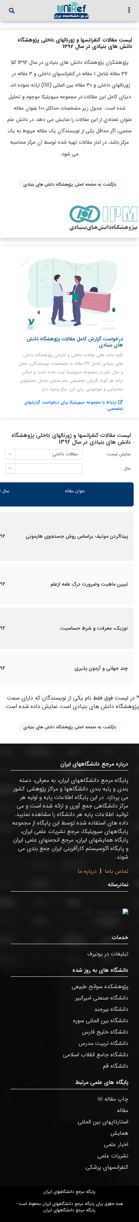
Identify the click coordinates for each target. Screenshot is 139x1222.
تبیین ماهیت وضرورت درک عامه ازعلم (89, 584)
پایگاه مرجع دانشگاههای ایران (69, 1192)
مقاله (122, 1110)
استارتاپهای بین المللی (103, 1121)
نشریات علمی (112, 1155)
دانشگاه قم (115, 1066)
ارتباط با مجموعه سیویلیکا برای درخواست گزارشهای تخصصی (73, 405)
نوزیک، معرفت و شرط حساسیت (94, 628)
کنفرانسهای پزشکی (107, 1167)
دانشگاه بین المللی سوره (100, 1020)
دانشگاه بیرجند (111, 1009)
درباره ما (87, 871)
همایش (119, 1133)
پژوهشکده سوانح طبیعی (100, 986)
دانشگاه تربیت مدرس (103, 1043)
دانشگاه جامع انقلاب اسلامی (95, 1054)
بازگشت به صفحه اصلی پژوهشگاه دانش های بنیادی (69, 184)
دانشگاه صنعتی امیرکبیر (101, 997)
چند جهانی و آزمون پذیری (101, 668)
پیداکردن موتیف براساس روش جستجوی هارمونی (77, 536)
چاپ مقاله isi (113, 1099)
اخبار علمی (116, 1144)
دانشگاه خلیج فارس (105, 1032)
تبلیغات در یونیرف (107, 953)
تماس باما (116, 871)
